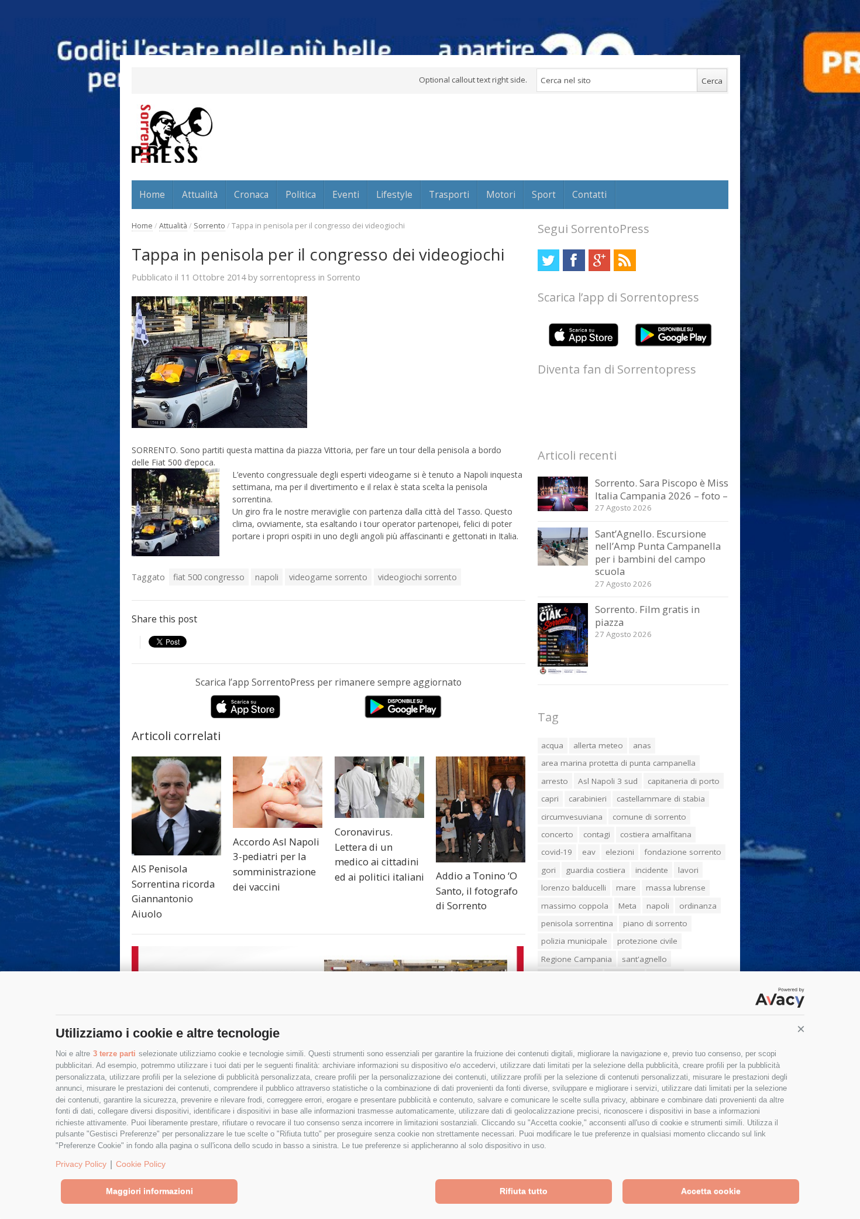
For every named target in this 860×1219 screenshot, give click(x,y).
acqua (552, 745)
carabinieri (588, 798)
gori (548, 870)
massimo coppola (574, 905)
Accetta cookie (711, 1191)
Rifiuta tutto (524, 1191)
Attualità (200, 194)
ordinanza (698, 905)
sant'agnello (644, 959)
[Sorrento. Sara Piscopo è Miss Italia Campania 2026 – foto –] (563, 507)
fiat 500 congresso (209, 577)
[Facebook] (573, 260)
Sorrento (209, 226)
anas (642, 745)
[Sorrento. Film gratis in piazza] (563, 671)
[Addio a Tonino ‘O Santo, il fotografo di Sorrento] (480, 809)
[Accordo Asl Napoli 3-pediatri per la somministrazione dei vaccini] (277, 792)
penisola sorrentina (577, 923)
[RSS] (624, 260)
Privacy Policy (81, 1164)
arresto (554, 781)
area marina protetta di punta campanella (618, 763)
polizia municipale (574, 941)
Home (152, 194)
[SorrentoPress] (172, 133)
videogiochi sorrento (417, 577)
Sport (544, 194)
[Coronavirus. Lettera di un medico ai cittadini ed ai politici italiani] (379, 787)
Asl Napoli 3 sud (608, 781)
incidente (651, 870)
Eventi (345, 194)
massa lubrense (676, 887)
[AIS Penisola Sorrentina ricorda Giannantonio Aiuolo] (176, 805)
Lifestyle (394, 194)
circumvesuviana (572, 816)
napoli (266, 577)
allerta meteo (598, 745)
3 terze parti (114, 1053)
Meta (627, 905)
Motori (500, 194)
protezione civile (647, 941)
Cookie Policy (141, 1164)
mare (626, 887)
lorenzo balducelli (573, 887)
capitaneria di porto (684, 781)
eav (589, 852)
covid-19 (556, 852)
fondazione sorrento (682, 852)
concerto (557, 834)
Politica (300, 194)
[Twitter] (548, 260)
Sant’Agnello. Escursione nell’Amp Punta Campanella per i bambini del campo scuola (658, 552)
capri (550, 798)
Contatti (589, 194)
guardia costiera (595, 870)
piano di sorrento (655, 923)
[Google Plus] (599, 260)
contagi (596, 834)
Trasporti (449, 194)
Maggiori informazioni (149, 1191)
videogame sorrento (328, 577)
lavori (688, 870)
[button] (800, 1029)
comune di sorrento (649, 816)
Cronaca (251, 194)
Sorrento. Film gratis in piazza (647, 615)
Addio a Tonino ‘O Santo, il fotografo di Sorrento (477, 890)
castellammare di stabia (661, 798)
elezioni (620, 852)
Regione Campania (576, 959)
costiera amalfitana (656, 834)
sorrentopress (288, 277)
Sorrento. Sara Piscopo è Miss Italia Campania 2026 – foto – (661, 489)
